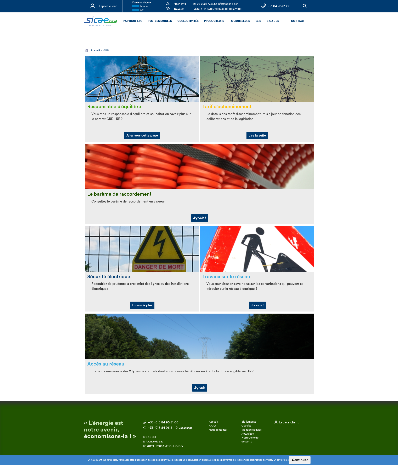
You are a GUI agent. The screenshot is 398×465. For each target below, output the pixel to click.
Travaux (179, 9)
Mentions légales (251, 430)
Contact (298, 21)
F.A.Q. (212, 425)
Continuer (300, 460)
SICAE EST (274, 21)
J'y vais (199, 387)
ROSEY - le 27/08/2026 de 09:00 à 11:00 (217, 9)
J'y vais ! (199, 218)
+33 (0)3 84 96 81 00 (162, 422)
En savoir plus (281, 460)
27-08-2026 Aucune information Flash (215, 3)
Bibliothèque (248, 422)
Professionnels (160, 21)
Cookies (246, 425)
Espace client (108, 6)
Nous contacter (218, 430)
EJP (141, 10)
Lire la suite (257, 135)
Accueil (95, 50)
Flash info (180, 3)
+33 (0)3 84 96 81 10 (169, 427)
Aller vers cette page (142, 135)
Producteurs (214, 21)
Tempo (143, 6)
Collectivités (188, 21)
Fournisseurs (240, 21)
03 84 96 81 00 (279, 6)
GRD (258, 21)
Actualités (247, 434)
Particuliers (132, 21)
